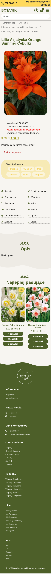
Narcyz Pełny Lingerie (13, 325)
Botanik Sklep (9, 23)
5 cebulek (13, 344)
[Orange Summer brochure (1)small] (25, 83)
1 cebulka (13, 333)
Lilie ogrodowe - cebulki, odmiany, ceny (19, 27)
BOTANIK (9, 10)
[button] (47, 10)
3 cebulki (13, 339)
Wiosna (22, 23)
